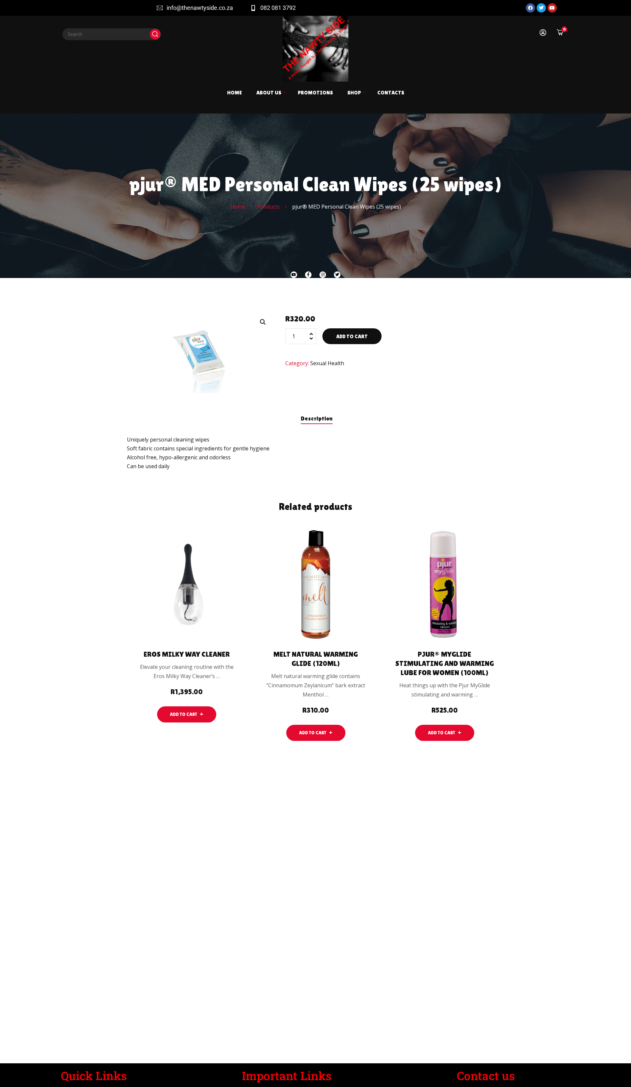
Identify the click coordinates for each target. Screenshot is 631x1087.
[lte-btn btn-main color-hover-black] (186, 714)
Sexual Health (327, 363)
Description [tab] (317, 418)
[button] (263, 322)
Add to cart (352, 336)
